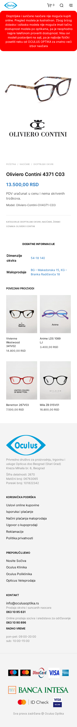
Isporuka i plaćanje (19, 512)
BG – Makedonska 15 (45, 270)
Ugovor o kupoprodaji (22, 525)
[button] (50, 5)
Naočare (25, 164)
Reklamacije (15, 532)
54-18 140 (38, 258)
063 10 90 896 (16, 622)
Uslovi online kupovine (22, 505)
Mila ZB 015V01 (49, 404)
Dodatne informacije (38, 244)
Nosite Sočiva (16, 561)
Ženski (56, 222)
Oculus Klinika (16, 567)
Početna (11, 164)
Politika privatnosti (19, 538)
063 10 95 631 (16, 612)
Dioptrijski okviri (43, 164)
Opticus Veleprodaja (20, 580)
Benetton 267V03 (17, 404)
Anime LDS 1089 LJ (50, 340)
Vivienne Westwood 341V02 (13, 342)
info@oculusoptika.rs (22, 603)
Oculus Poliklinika (19, 574)
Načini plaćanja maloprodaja (26, 518)
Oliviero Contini (25, 226)
